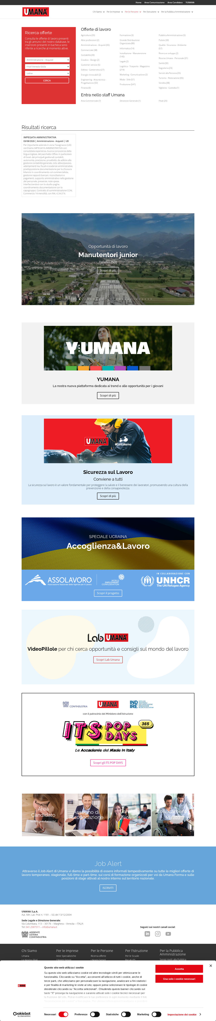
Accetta (179, 968)
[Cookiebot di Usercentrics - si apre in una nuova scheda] (22, 1014)
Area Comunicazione (154, 3)
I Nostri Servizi (63, 960)
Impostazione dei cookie (182, 1014)
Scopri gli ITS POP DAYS (108, 763)
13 (99, 299)
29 (145, 299)
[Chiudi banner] (211, 966)
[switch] (95, 1014)
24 (131, 299)
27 (139, 299)
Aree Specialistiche (66, 955)
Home (138, 3)
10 (90, 299)
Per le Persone (131, 12)
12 (96, 299)
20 (119, 299)
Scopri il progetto (108, 593)
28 (142, 299)
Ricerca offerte (98, 955)
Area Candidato (175, 3)
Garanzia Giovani (130, 814)
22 (125, 299)
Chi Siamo (97, 12)
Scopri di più (108, 270)
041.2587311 (33, 927)
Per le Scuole (132, 955)
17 (111, 299)
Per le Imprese (113, 12)
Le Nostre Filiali (30, 960)
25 (133, 299)
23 (128, 299)
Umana (25, 955)
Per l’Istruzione (149, 12)
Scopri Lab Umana (108, 660)
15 (105, 299)
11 (93, 299)
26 (136, 299)
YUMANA (190, 3)
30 (148, 299)
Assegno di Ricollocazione (86, 815)
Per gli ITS (130, 960)
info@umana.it (49, 927)
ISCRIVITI (108, 888)
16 (108, 299)
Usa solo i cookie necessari (179, 978)
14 (102, 299)
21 (122, 299)
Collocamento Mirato (172, 814)
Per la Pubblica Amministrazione (175, 12)
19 (116, 299)
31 (151, 299)
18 (113, 299)
